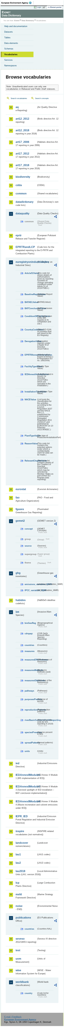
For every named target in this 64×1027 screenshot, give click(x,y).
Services (8, 60)
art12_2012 (22, 118)
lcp (17, 882)
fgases (20, 509)
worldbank (22, 982)
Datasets (8, 32)
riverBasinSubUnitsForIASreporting (31, 720)
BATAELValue (31, 302)
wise (18, 970)
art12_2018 (22, 130)
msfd (19, 894)
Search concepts (42, 98)
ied (17, 763)
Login (39, 7)
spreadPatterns (31, 742)
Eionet (16, 20)
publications (23, 917)
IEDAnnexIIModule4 (26, 801)
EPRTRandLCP (25, 247)
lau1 (18, 854)
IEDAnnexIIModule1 (26, 775)
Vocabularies (10, 54)
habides (21, 600)
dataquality (22, 213)
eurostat (21, 489)
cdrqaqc (29, 633)
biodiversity (23, 176)
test (18, 950)
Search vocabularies (19, 98)
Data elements (11, 43)
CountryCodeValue (31, 329)
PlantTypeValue (31, 435)
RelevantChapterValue (31, 460)
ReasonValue (31, 443)
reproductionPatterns (31, 710)
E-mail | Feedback (12, 1017)
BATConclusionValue (31, 308)
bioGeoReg (30, 623)
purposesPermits (31, 699)
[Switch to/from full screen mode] (44, 7)
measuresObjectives (31, 680)
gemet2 (20, 520)
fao (18, 497)
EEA (17, 2)
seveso (20, 938)
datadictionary (24, 201)
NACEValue (30, 399)
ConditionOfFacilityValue (31, 316)
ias (17, 611)
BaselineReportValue (31, 294)
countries (29, 645)
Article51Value (31, 273)
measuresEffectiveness (31, 659)
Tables (7, 37)
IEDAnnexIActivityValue (31, 374)
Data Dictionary (28, 20)
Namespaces (10, 65)
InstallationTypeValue (31, 391)
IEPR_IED (22, 816)
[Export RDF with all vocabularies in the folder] (55, 217)
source (28, 546)
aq (17, 107)
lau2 (18, 862)
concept (29, 529)
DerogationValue (31, 341)
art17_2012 (22, 153)
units (27, 751)
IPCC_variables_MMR (31, 590)
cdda (19, 185)
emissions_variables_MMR (31, 584)
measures (29, 651)
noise (19, 906)
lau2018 (20, 871)
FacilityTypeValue (31, 366)
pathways (29, 691)
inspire (20, 831)
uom (18, 958)
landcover (22, 842)
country (28, 993)
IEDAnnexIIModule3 (26, 786)
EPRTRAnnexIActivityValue (31, 355)
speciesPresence (31, 732)
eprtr (18, 235)
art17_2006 (22, 142)
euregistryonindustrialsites (26, 262)
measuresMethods (31, 670)
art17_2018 (22, 165)
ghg (18, 573)
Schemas (8, 48)
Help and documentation (15, 26)
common (21, 193)
